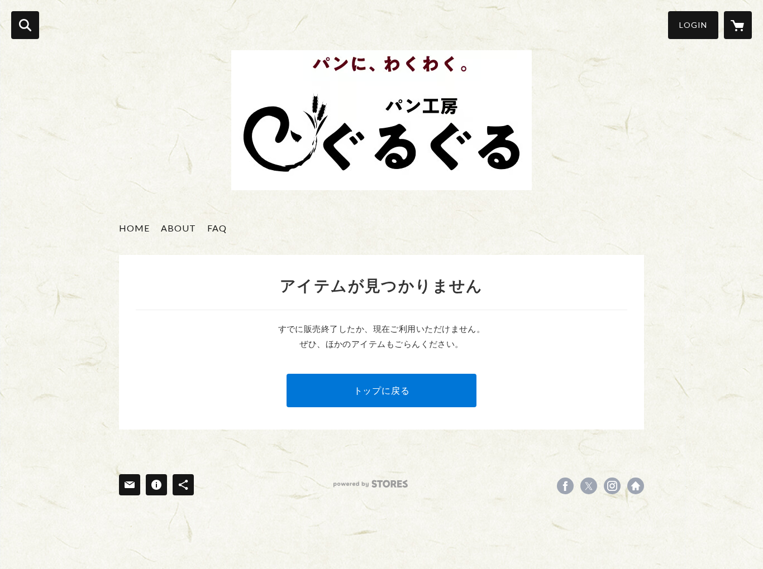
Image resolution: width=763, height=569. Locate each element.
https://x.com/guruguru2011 (588, 486)
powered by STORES (370, 484)
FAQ (217, 228)
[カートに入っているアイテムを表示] (738, 25)
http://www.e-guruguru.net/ (635, 486)
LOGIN (693, 25)
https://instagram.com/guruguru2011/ (612, 486)
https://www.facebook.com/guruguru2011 (565, 486)
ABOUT (178, 228)
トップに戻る (382, 390)
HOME (134, 228)
